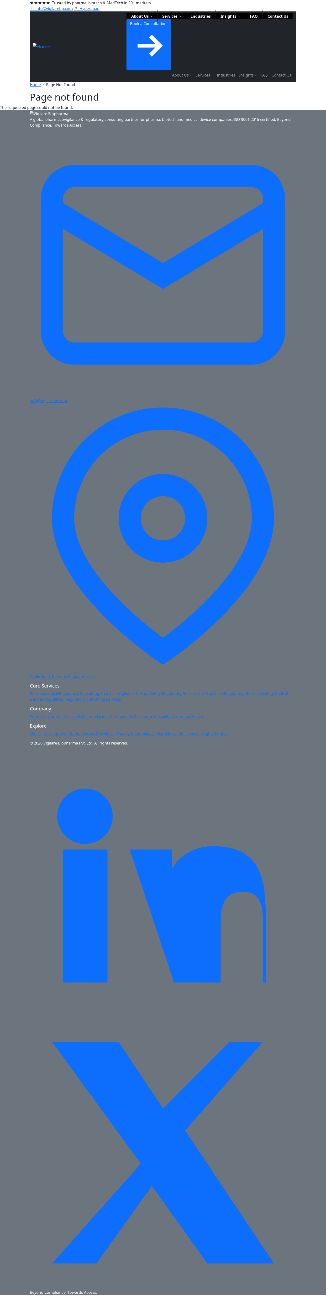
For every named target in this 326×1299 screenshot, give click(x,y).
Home (35, 84)
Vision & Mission (81, 716)
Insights (229, 16)
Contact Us (278, 16)
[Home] (41, 47)
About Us (140, 16)
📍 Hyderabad (87, 8)
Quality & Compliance (136, 733)
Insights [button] (246, 75)
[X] (163, 1152)
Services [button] (202, 75)
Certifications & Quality (149, 716)
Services (170, 16)
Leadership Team (112, 716)
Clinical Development (49, 733)
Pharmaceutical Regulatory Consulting (64, 693)
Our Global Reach (187, 716)
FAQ (254, 16)
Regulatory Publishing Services (93, 699)
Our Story (56, 716)
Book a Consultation (149, 23)
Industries (201, 16)
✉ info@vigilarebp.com (51, 8)
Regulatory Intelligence (177, 733)
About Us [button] (180, 75)
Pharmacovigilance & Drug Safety (130, 693)
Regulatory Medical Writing (248, 693)
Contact (222, 733)
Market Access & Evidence (92, 733)
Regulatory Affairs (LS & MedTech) (192, 693)
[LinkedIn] (163, 882)
